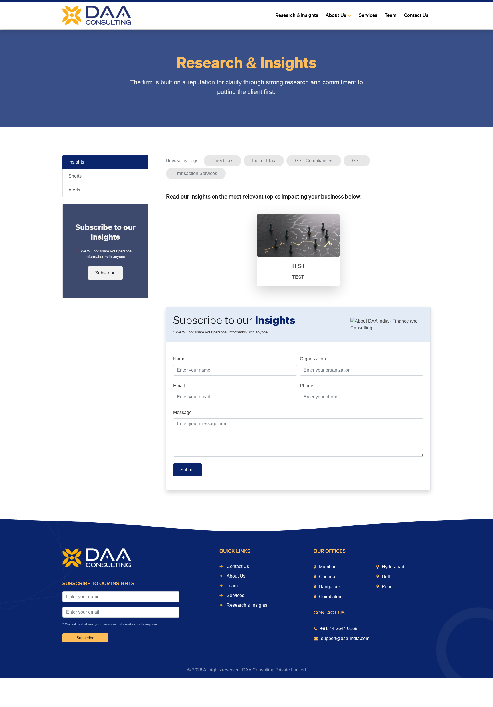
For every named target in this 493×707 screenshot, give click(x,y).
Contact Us (416, 15)
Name (179, 358)
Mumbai (327, 566)
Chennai (327, 576)
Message (182, 412)
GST (356, 160)
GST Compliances (313, 160)
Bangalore (329, 586)
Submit (187, 469)
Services (368, 15)
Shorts (75, 176)
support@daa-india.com (345, 638)
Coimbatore (331, 596)
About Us (336, 15)
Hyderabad (393, 566)
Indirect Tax (263, 160)
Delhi (387, 576)
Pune (387, 586)
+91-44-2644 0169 (338, 628)
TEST (298, 266)
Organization (313, 358)
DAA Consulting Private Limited (274, 669)
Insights (76, 162)
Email (179, 385)
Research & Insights (296, 15)
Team (391, 15)
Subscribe (105, 272)
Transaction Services (196, 173)
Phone (306, 385)
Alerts (74, 190)
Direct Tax (222, 160)
